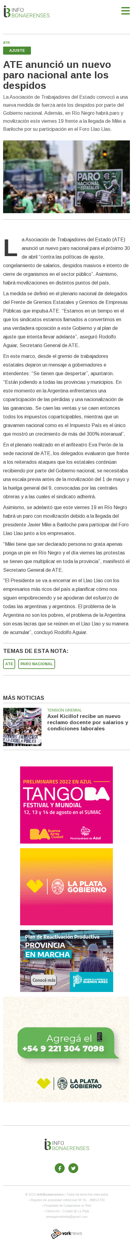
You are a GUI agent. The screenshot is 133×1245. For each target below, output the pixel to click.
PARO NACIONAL (36, 664)
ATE (9, 664)
